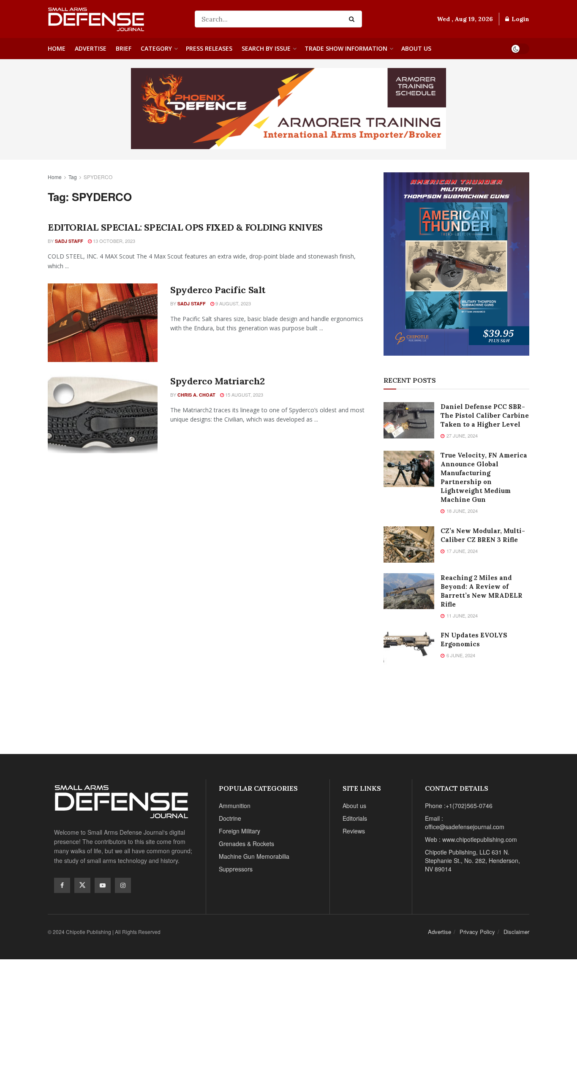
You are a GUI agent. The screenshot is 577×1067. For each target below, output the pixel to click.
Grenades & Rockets (246, 843)
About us (416, 48)
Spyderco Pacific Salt (217, 290)
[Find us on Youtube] (103, 885)
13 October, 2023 (113, 240)
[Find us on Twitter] (82, 885)
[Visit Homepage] (115, 19)
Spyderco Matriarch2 (217, 381)
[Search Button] (353, 19)
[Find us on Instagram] (123, 885)
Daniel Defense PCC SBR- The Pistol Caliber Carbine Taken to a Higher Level (485, 415)
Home (56, 48)
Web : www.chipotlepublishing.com (471, 839)
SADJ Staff (69, 241)
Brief (123, 48)
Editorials (355, 818)
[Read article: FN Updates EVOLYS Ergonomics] (409, 649)
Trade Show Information (346, 48)
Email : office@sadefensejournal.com (464, 822)
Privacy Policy (477, 932)
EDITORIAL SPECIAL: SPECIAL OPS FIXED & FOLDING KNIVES (185, 227)
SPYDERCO (98, 176)
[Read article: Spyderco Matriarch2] (103, 414)
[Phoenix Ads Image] (288, 107)
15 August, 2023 (243, 394)
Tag (72, 176)
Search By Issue (266, 48)
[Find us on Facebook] (62, 885)
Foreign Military (239, 831)
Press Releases (209, 48)
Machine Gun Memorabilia (254, 856)
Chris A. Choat (196, 395)
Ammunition (234, 805)
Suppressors (236, 869)
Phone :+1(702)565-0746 (459, 805)
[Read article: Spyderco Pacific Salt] (103, 322)
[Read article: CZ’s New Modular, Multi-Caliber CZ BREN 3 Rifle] (409, 544)
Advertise (90, 48)
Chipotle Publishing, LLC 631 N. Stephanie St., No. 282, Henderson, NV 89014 (472, 860)
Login (519, 19)
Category (156, 48)
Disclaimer (516, 932)
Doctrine (230, 818)
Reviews (354, 831)
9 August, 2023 (232, 303)
